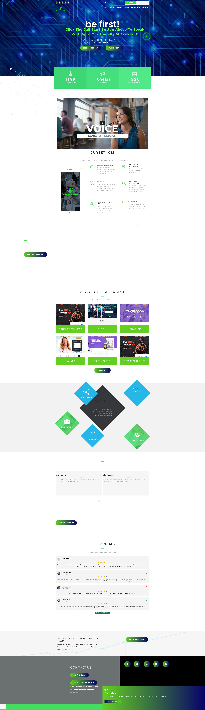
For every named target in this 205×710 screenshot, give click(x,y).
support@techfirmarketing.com (116, 3)
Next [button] (105, 500)
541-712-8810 (80, 675)
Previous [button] (99, 500)
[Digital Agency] (102, 350)
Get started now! (137, 639)
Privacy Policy (76, 707)
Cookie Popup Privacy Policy (93, 707)
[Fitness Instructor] (70, 318)
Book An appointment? (84, 683)
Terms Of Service (62, 707)
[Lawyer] (70, 350)
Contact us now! (66, 523)
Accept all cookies (112, 701)
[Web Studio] (134, 318)
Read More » (111, 175)
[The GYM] (102, 318)
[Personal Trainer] (134, 350)
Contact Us (102, 370)
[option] (79, 483)
